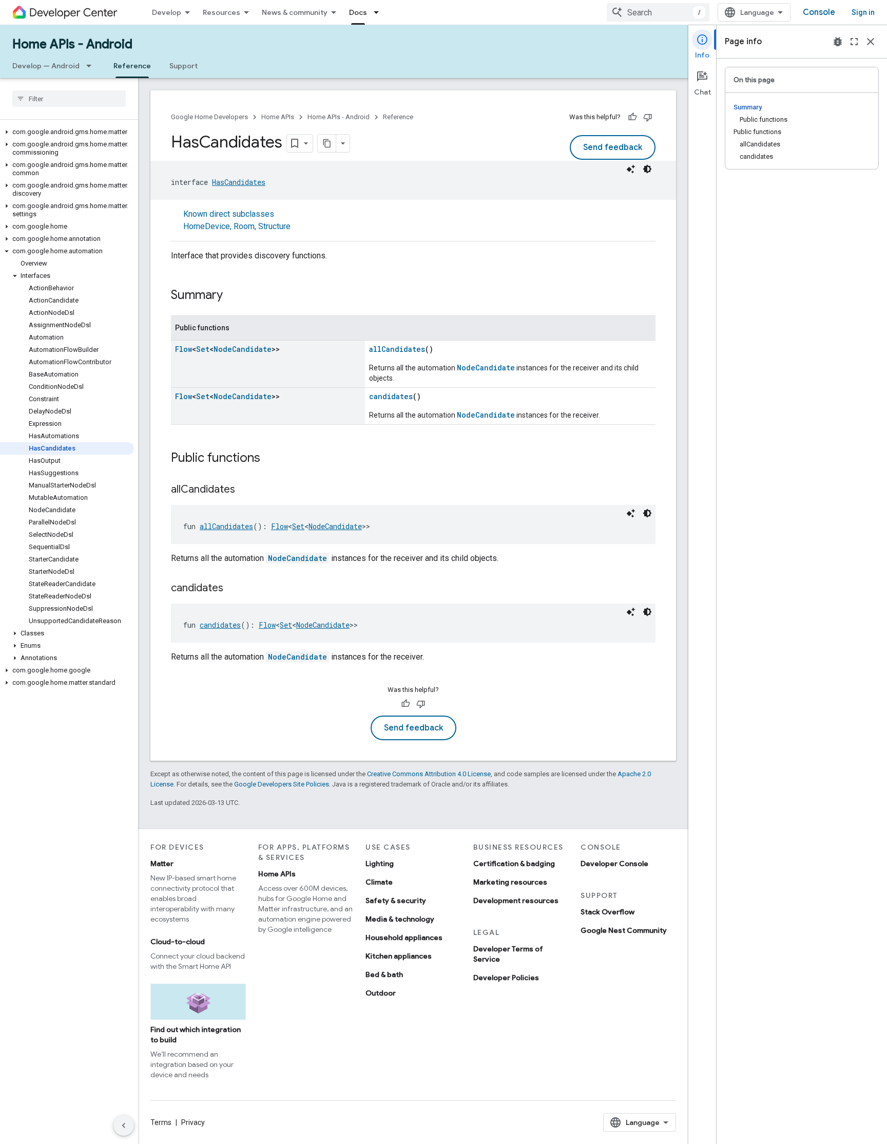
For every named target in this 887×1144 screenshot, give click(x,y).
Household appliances (403, 937)
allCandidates (397, 349)
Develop (166, 12)
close (870, 41)
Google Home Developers (209, 117)
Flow (183, 349)
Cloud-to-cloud (177, 941)
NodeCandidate (243, 349)
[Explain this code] (631, 169)
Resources (221, 12)
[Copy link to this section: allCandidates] (245, 490)
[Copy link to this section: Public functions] (270, 459)
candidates (391, 396)
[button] (67, 132)
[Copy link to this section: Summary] (233, 296)
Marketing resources (510, 882)
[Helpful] (632, 117)
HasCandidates (238, 182)
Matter (161, 863)
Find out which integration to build (195, 1034)
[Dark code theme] (647, 169)
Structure (274, 226)
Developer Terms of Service (508, 954)
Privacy (193, 1122)
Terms (160, 1122)
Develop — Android (46, 65)
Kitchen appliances (398, 956)
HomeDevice (206, 226)
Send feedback (612, 147)
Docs (358, 12)
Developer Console (614, 863)
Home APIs (277, 117)
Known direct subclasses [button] (237, 220)
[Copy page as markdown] (327, 143)
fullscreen (854, 41)
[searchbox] (69, 98)
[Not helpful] (647, 117)
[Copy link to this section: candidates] (233, 589)
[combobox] (658, 12)
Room (244, 226)
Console (819, 12)
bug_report (838, 41)
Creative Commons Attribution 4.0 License (429, 774)
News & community (294, 12)
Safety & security (395, 900)
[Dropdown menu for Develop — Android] (92, 65)
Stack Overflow (607, 911)
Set (202, 349)
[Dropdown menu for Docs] (379, 12)
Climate (379, 882)
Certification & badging (514, 863)
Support (183, 65)
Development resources (515, 900)
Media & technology (399, 919)
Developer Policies (506, 977)
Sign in (863, 12)
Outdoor (380, 993)
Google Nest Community (624, 930)
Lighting (379, 863)
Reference (132, 65)
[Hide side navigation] (123, 1125)
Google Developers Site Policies (281, 784)
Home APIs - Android (72, 44)
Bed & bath (384, 974)
